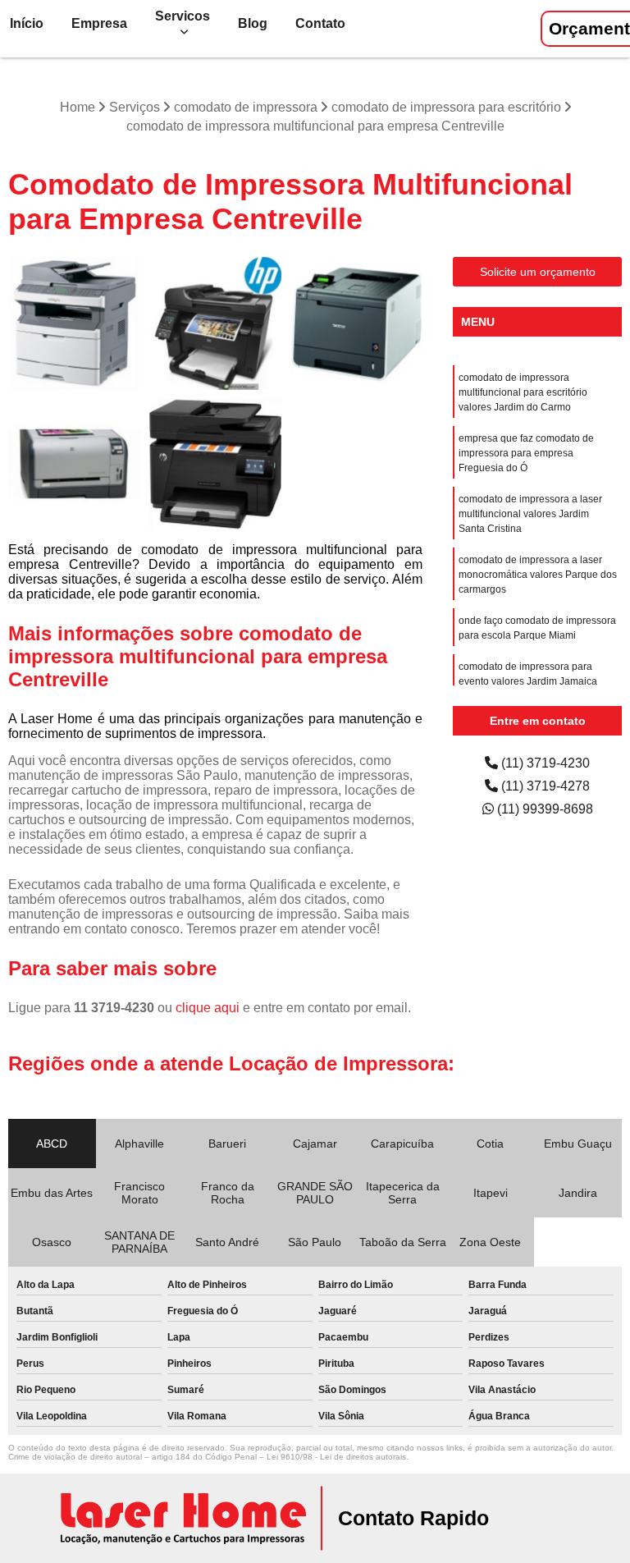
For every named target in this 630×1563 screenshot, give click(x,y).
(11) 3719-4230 (544, 763)
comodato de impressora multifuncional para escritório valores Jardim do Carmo (523, 392)
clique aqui (208, 1008)
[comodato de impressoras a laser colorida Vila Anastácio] (215, 323)
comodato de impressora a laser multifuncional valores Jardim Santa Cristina (530, 513)
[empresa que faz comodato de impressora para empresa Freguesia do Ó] (356, 323)
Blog (252, 23)
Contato (320, 23)
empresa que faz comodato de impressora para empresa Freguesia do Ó (526, 453)
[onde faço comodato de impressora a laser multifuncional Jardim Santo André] (74, 323)
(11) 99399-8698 (543, 809)
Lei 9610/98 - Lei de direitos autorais (336, 1456)
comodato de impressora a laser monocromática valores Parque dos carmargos (538, 574)
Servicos (182, 16)
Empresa (99, 23)
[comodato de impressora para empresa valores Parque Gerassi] (74, 464)
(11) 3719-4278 (544, 786)
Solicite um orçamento (538, 271)
